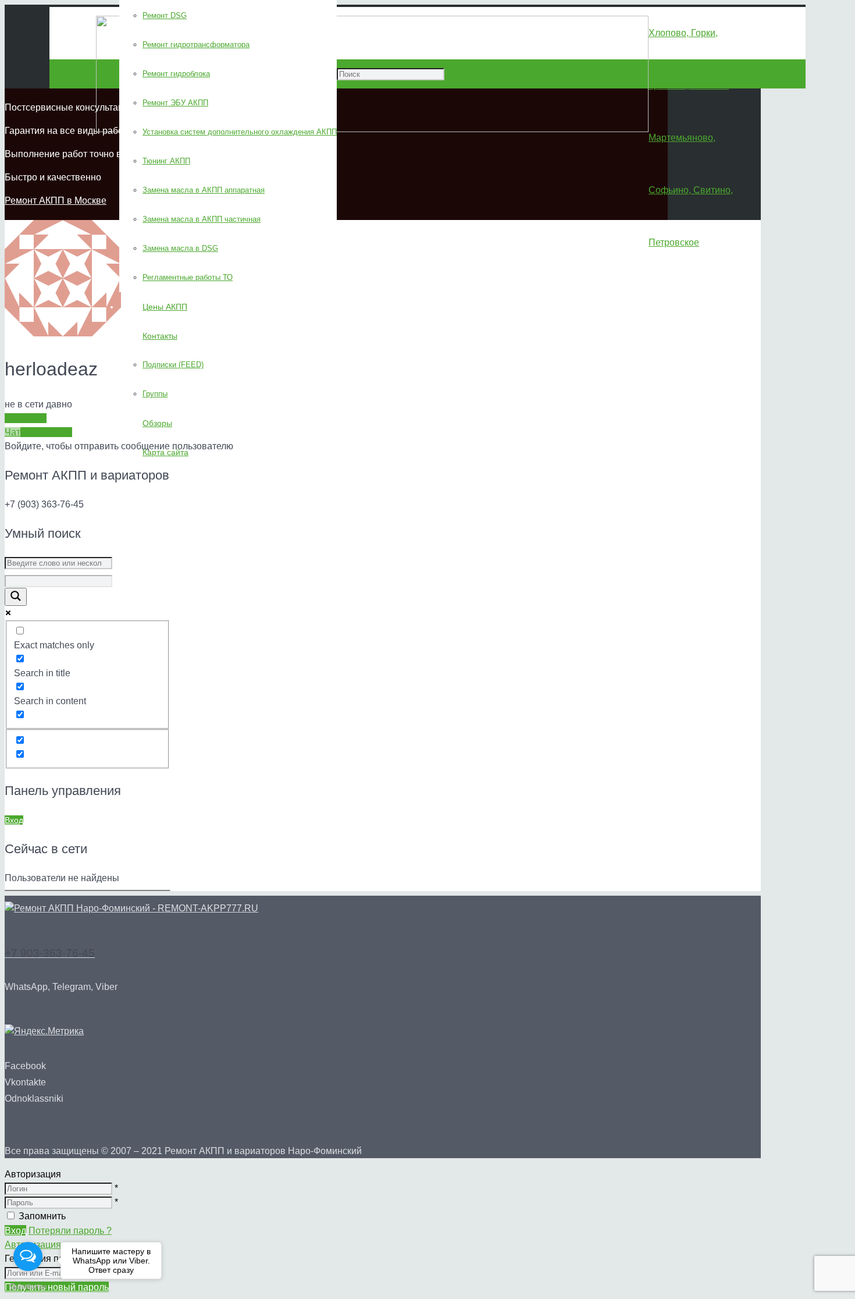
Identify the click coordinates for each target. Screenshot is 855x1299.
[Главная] (131, 908)
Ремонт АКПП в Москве (55, 200)
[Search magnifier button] (16, 597)
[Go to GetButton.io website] (28, 1287)
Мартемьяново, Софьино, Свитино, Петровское (691, 190)
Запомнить (42, 1216)
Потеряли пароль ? (70, 1231)
